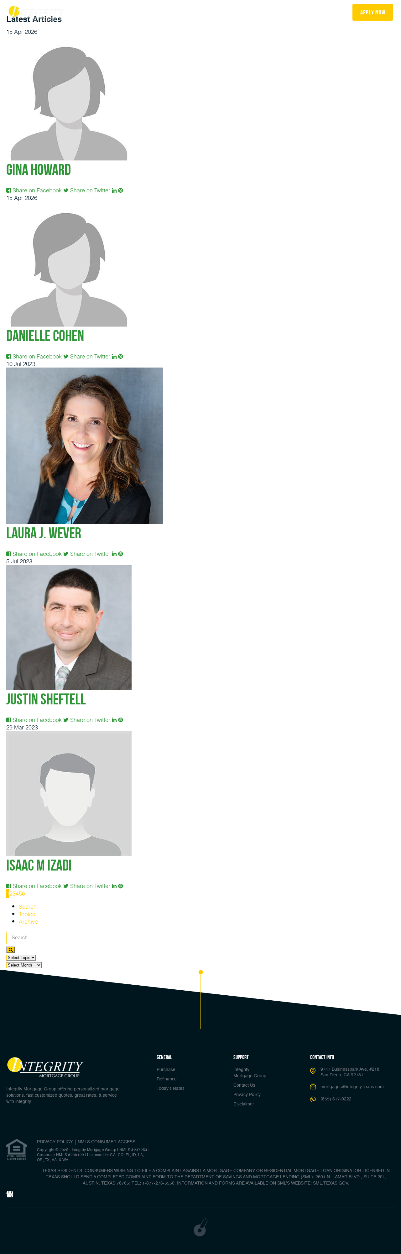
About (281, 11)
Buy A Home (98, 11)
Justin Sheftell (46, 699)
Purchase (166, 1070)
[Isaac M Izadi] (69, 734)
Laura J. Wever (43, 532)
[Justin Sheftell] (69, 568)
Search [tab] (28, 906)
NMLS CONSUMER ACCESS (106, 1142)
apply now (373, 12)
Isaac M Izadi (39, 865)
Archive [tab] (28, 921)
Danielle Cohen (45, 335)
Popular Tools (246, 11)
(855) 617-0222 (323, 12)
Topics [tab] (27, 914)
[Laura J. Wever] (84, 371)
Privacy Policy (247, 1095)
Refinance (130, 11)
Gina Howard (38, 169)
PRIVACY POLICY (55, 1142)
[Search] (10, 950)
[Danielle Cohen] (69, 205)
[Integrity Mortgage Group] (36, 13)
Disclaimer (243, 1104)
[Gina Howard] (69, 39)
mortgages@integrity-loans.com (352, 1087)
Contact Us (244, 1085)
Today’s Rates (164, 11)
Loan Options (202, 11)
